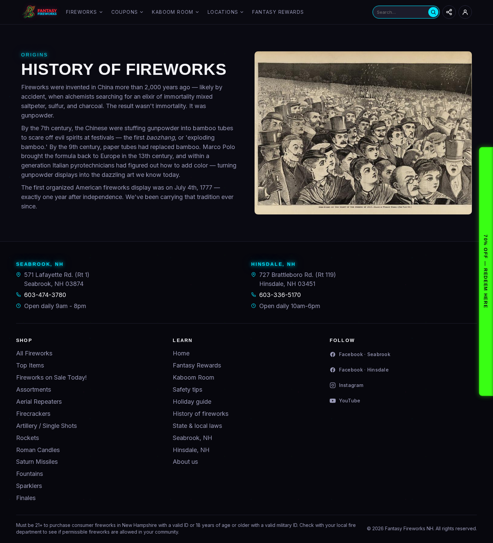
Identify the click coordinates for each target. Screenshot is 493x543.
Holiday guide (192, 401)
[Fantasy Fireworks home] (39, 12)
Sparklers (29, 485)
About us (185, 461)
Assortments (33, 389)
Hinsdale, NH (191, 449)
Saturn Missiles (37, 461)
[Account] (465, 12)
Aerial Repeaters (39, 401)
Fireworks (81, 12)
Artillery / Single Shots (46, 425)
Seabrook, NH (192, 437)
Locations (223, 12)
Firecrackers (33, 413)
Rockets (27, 437)
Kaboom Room (172, 12)
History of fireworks (200, 413)
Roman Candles (38, 449)
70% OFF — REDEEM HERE (485, 271)
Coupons (124, 12)
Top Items (30, 365)
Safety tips (187, 389)
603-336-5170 (280, 294)
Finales (26, 497)
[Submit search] (433, 12)
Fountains (29, 473)
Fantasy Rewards (278, 12)
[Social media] (449, 12)
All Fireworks (34, 353)
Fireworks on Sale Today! (51, 377)
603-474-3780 (45, 294)
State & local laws (197, 425)
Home (181, 353)
